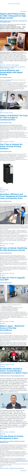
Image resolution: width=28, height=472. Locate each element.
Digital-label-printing (15, 66)
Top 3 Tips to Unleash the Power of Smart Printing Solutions (11, 146)
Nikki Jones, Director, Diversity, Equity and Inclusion (13, 375)
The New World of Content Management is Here (11, 437)
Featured (3, 191)
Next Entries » (24, 11)
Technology (8, 65)
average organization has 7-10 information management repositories (14, 461)
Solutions (3, 65)
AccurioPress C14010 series (6, 343)
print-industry (6, 67)
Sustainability (12, 432)
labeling (1, 67)
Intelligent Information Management (16, 468)
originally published (10, 80)
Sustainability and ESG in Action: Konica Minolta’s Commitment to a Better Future (13, 371)
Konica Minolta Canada (6, 77)
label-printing (22, 66)
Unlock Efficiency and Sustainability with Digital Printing (11, 72)
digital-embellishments (5, 66)
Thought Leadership (15, 65)
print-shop (12, 67)
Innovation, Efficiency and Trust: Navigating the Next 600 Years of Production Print (13, 196)
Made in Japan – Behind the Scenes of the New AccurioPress (12, 328)
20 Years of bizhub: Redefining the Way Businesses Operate (13, 249)
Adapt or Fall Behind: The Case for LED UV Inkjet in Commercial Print (13, 118)
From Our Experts (5, 112)
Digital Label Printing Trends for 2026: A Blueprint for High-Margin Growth (13, 16)
